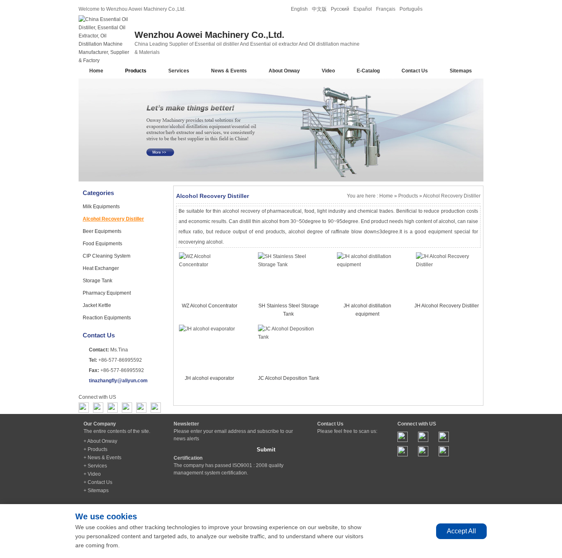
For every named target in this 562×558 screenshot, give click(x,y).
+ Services (95, 466)
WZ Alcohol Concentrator (209, 306)
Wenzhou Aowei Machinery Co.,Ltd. (209, 35)
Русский (340, 9)
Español (362, 9)
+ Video (92, 474)
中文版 (319, 9)
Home (96, 71)
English (299, 9)
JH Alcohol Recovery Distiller (446, 306)
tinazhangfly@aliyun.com (118, 381)
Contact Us (415, 71)
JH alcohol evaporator (209, 378)
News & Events (229, 71)
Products (135, 71)
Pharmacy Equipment (107, 293)
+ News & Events (102, 457)
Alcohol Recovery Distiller (113, 219)
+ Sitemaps (96, 490)
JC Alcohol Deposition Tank (288, 378)
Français (385, 9)
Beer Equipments (102, 231)
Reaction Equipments (107, 318)
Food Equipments (102, 243)
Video (328, 71)
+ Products (95, 449)
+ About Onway (100, 441)
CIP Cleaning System (106, 256)
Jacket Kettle (97, 305)
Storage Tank (97, 281)
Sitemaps (461, 71)
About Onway (284, 71)
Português (411, 9)
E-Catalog (368, 71)
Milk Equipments (101, 206)
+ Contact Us (98, 482)
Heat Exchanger (101, 268)
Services (178, 71)
